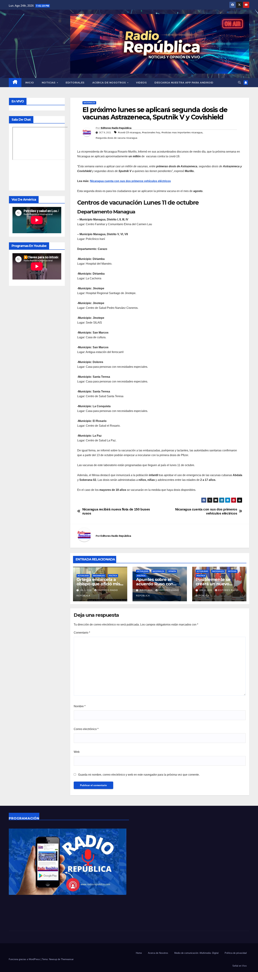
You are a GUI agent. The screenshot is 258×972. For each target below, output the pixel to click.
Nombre (79, 706)
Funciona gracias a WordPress (25, 959)
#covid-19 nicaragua (129, 132)
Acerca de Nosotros (109, 82)
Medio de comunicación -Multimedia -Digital (196, 953)
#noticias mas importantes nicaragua (181, 132)
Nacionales (89, 103)
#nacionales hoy (151, 132)
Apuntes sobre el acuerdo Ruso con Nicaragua (154, 584)
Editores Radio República (116, 128)
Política (113, 576)
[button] (239, 82)
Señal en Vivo (239, 965)
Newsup (53, 959)
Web (77, 751)
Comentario (82, 632)
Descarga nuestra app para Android (183, 82)
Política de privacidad (236, 953)
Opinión (172, 571)
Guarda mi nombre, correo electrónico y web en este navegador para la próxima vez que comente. (139, 774)
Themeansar (67, 959)
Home (139, 953)
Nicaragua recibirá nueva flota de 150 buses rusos (116, 511)
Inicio (29, 82)
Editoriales (75, 82)
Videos (141, 82)
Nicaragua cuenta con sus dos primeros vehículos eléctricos (130, 181)
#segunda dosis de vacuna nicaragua (116, 137)
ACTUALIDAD (83, 576)
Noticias (49, 82)
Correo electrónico (86, 729)
